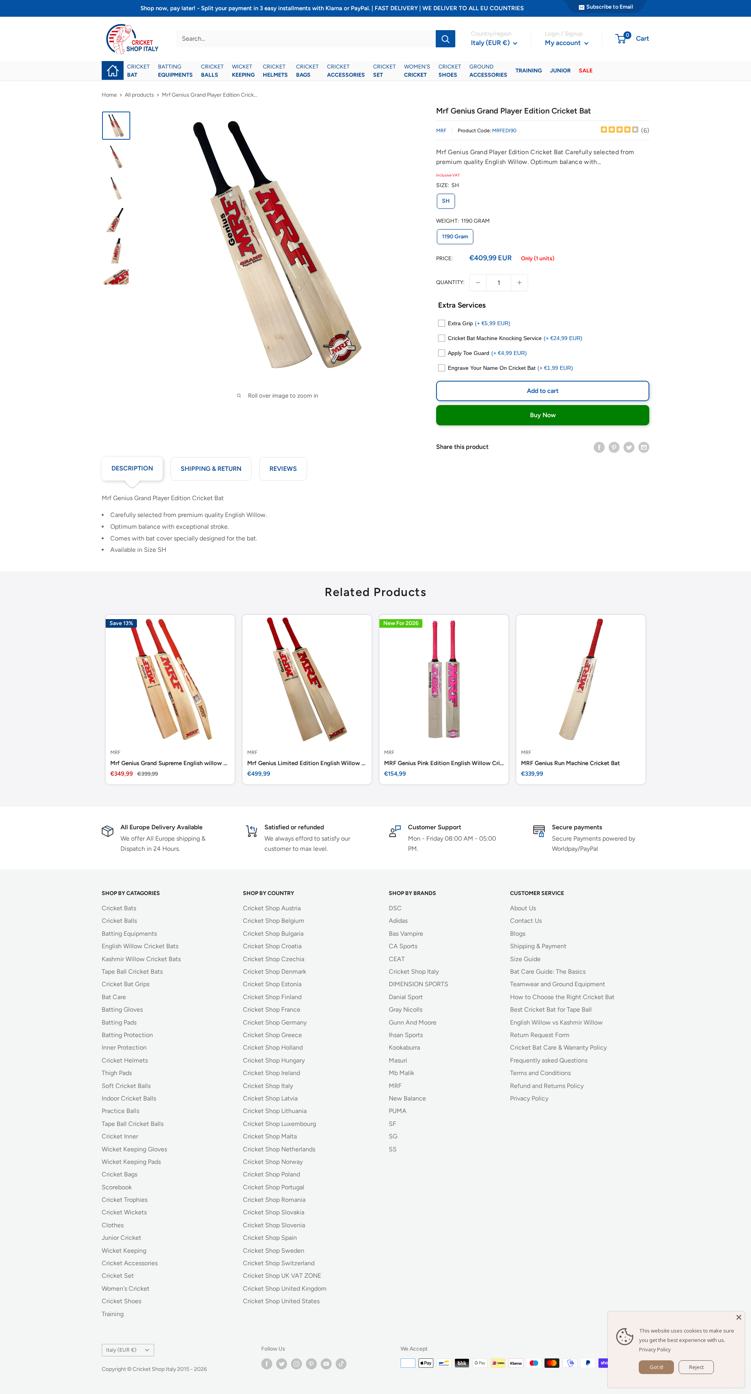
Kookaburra (404, 1047)
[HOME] (113, 65)
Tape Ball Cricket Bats (132, 971)
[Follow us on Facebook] (266, 1363)
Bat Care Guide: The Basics (548, 971)
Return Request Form (540, 1035)
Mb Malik (401, 1073)
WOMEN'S (417, 70)
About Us (523, 908)
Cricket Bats (119, 908)
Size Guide (525, 959)
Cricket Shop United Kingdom (285, 1288)
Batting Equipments (129, 933)
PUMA (397, 1111)
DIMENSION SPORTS (418, 984)
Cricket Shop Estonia (272, 984)
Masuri (398, 1060)
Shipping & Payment (538, 946)
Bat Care (114, 997)
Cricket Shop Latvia (270, 1098)
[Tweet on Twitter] (628, 447)
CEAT (397, 959)
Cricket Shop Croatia (272, 946)
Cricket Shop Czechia (273, 959)
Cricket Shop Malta (270, 1136)
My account (563, 43)
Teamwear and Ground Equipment (557, 984)
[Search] (445, 38)
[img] (619, 130)
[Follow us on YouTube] (326, 1363)
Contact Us (526, 920)
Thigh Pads (117, 1073)
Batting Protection (127, 1035)
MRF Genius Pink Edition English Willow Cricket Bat (444, 763)
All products (139, 95)
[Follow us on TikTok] (341, 1363)
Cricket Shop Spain (270, 1237)
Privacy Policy (529, 1098)
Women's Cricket (125, 1288)
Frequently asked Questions (549, 1060)
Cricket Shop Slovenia (274, 1225)
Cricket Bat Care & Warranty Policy (558, 1047)
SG (393, 1136)
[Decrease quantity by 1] (478, 282)
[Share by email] (643, 447)
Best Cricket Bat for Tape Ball (551, 1009)
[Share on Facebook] (599, 447)
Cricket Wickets (124, 1212)
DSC (395, 908)
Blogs (517, 933)
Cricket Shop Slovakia (273, 1212)
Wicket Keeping (124, 1250)
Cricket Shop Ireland (271, 1073)
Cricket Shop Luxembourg (279, 1123)
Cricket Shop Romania (274, 1199)
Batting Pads (119, 1022)
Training (113, 1314)
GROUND (488, 70)
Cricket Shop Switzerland (278, 1263)
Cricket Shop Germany (275, 1022)
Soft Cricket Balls (126, 1086)
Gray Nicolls (405, 1009)
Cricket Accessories (130, 1263)
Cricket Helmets (125, 1060)
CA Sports (403, 946)
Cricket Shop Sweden (273, 1250)
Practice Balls (120, 1111)
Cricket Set (118, 1275)
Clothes (113, 1225)
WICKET (243, 70)
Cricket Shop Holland (273, 1047)
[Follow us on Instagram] (296, 1363)
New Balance (407, 1098)
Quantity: (450, 282)
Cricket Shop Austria (272, 908)
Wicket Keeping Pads (131, 1161)
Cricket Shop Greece (272, 1035)
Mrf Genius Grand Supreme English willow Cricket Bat (170, 763)
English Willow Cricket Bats (140, 946)
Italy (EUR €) (121, 1350)
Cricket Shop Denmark (274, 971)
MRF (441, 130)
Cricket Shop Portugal (273, 1187)
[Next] (649, 699)
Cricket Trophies (124, 1199)
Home (109, 95)
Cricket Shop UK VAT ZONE (282, 1275)
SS (393, 1149)
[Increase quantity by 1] (519, 282)
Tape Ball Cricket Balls (132, 1123)
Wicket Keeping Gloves (134, 1149)
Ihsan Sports (406, 1035)
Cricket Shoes (121, 1301)
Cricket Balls (119, 920)
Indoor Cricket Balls (129, 1098)
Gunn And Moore (413, 1022)
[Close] (739, 1317)
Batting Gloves (122, 1009)
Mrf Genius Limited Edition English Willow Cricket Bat (307, 763)
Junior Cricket (121, 1237)
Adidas (398, 920)
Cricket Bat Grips (125, 984)
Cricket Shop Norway (273, 1161)
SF (392, 1123)
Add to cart (543, 390)
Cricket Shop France (271, 1009)
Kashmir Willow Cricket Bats (141, 959)
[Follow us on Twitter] (281, 1363)
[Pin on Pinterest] (614, 447)
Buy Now (543, 415)
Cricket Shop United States (281, 1301)
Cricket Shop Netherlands (279, 1149)
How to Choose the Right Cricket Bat (562, 997)
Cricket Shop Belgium (273, 920)
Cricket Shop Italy (268, 1086)
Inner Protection (124, 1047)
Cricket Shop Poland (271, 1174)
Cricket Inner (120, 1136)
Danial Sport (406, 997)
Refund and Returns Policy (547, 1086)
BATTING (175, 70)
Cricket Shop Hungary (274, 1060)
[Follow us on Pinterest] (311, 1363)
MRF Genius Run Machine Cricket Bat (570, 763)
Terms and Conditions (540, 1073)
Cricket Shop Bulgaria (273, 933)
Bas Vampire (406, 933)
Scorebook (117, 1187)
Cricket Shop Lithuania (275, 1111)
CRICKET (138, 70)
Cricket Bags (119, 1174)
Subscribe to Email (609, 7)
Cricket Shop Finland (272, 997)
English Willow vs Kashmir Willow (556, 1022)
